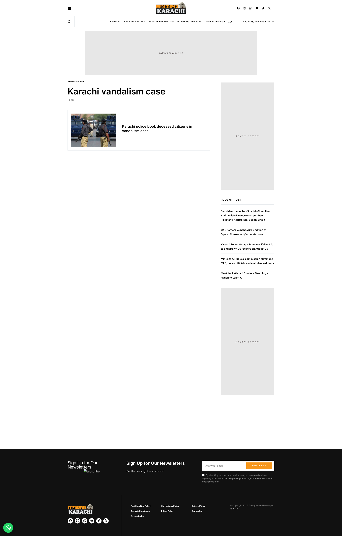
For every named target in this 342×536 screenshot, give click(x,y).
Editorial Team (198, 506)
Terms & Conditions (140, 511)
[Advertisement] (178, 524)
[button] (69, 8)
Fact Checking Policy (141, 506)
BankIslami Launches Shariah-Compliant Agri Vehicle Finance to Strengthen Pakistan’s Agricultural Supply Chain (246, 215)
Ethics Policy (167, 511)
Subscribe (258, 465)
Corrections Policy (170, 506)
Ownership (197, 511)
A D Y (236, 508)
